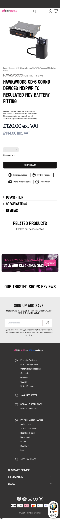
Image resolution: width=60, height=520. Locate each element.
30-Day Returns (43, 175)
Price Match (45, 182)
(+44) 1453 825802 (28, 395)
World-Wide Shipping (22, 182)
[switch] (53, 515)
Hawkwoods (23, 75)
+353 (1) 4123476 (28, 459)
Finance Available (20, 175)
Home (5, 68)
